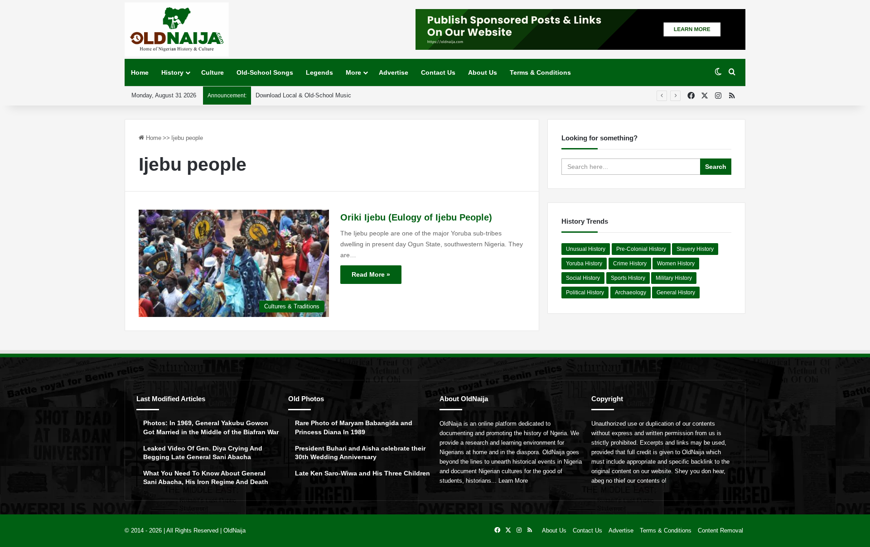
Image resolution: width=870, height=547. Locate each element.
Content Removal (720, 530)
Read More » (371, 274)
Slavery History (695, 249)
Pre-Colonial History (641, 249)
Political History (585, 292)
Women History (676, 263)
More (353, 72)
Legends (319, 72)
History (172, 72)
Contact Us (438, 72)
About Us (482, 72)
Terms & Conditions (540, 72)
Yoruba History (584, 263)
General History (676, 292)
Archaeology (630, 292)
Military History (674, 278)
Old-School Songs (265, 72)
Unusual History (585, 249)
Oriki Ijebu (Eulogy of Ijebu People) (416, 217)
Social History (583, 278)
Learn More (513, 480)
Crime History (630, 263)
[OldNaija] (177, 29)
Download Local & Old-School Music (303, 95)
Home (140, 72)
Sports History (628, 278)
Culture (212, 72)
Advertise (393, 72)
